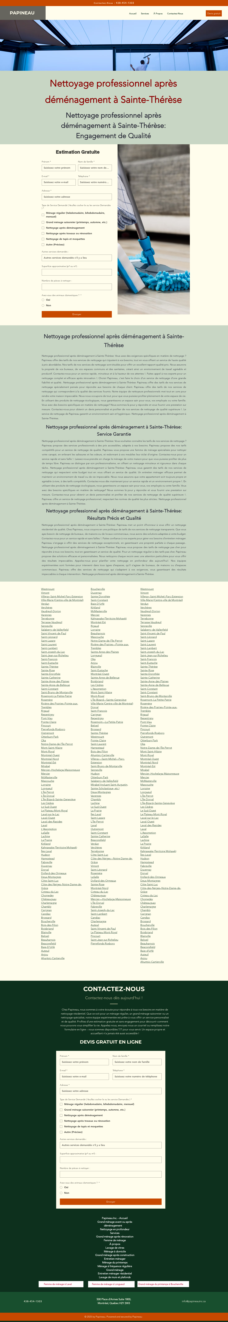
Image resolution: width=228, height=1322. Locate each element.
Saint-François (49, 659)
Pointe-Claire (48, 722)
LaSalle (45, 832)
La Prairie (46, 840)
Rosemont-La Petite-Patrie (56, 696)
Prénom (46, 161)
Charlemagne (49, 902)
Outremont (47, 733)
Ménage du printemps (114, 1262)
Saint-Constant (49, 688)
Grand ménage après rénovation (114, 1236)
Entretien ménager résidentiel (115, 1273)
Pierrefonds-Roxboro (53, 729)
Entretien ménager (114, 1258)
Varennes (46, 614)
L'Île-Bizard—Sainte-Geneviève (108, 699)
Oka (43, 740)
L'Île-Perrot (47, 792)
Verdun (45, 603)
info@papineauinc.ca (194, 1301)
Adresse (46, 190)
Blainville (46, 932)
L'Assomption (49, 829)
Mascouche (47, 780)
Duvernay (46, 865)
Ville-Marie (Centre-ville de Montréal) (62, 600)
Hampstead (47, 858)
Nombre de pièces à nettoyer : (57, 280)
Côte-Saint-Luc (49, 880)
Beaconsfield (48, 943)
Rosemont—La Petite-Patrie (107, 722)
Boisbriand (47, 928)
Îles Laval (96, 814)
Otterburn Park (49, 736)
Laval (44, 825)
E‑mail (45, 176)
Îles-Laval (46, 851)
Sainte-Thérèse (49, 666)
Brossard (46, 917)
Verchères (46, 607)
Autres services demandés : (55, 251)
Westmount (47, 589)
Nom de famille (86, 161)
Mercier (45, 773)
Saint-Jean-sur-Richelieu (55, 655)
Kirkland (45, 843)
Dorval (45, 869)
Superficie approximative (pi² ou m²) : (60, 266)
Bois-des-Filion (49, 925)
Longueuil (46, 788)
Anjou (44, 954)
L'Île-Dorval (47, 795)
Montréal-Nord (50, 758)
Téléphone (84, 176)
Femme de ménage (115, 1240)
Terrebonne (47, 618)
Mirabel (45, 766)
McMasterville (49, 777)
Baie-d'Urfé (147, 950)
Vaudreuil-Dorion (51, 611)
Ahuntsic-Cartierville (53, 958)
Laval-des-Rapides (51, 821)
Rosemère (47, 699)
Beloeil (45, 936)
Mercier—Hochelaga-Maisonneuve (111, 899)
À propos (115, 1244)
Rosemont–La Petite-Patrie (155, 699)
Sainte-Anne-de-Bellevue (55, 685)
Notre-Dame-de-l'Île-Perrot (57, 744)
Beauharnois (48, 939)
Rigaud (45, 710)
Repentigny (47, 714)
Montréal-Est (48, 762)
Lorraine (46, 784)
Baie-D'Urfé (48, 947)
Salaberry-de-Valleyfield (54, 629)
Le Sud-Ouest (49, 806)
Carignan (46, 910)
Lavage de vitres (114, 1247)
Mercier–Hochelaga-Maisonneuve (60, 769)
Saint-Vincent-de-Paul (53, 633)
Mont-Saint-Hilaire (51, 747)
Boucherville (48, 921)
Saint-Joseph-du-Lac (53, 651)
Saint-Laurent (49, 644)
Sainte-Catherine (50, 677)
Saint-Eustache (49, 662)
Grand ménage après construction (114, 1255)
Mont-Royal (48, 751)
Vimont (45, 592)
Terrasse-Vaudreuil (51, 622)
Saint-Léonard (49, 637)
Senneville (47, 625)
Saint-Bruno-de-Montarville (57, 692)
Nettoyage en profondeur (115, 1229)
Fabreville (46, 862)
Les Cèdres (47, 803)
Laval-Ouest (48, 817)
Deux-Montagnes (51, 876)
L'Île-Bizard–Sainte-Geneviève (58, 799)
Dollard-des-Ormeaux (53, 873)
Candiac (46, 913)
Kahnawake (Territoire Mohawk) (59, 847)
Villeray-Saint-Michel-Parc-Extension (62, 596)
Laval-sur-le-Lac (50, 814)
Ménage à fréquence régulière (115, 1266)
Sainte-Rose (48, 670)
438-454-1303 (125, 2)
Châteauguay (48, 899)
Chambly (46, 906)
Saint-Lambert (49, 648)
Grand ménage (114, 1269)
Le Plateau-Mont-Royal (54, 810)
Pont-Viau (46, 718)
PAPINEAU (23, 13)
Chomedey (47, 895)
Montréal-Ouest (50, 755)
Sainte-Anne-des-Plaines (55, 681)
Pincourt (46, 725)
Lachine (45, 836)
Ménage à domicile (115, 1251)
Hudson (45, 854)
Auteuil (45, 950)
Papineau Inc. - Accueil (115, 1218)
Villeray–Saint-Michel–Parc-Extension (161, 596)
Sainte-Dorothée (50, 673)
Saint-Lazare (48, 640)
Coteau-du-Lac (49, 891)
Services (114, 1233)
